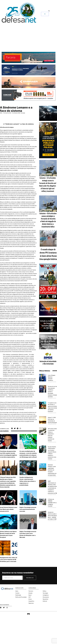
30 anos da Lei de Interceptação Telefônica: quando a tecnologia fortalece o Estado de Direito (52, 391)
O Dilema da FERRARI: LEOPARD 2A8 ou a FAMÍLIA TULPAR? (52, 503)
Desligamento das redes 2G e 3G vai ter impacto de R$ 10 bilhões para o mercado (8, 559)
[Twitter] (4, 607)
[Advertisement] (28, 34)
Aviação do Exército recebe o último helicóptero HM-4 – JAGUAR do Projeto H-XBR (52, 516)
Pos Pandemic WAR (16, 112)
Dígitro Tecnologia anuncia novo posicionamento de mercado (28, 509)
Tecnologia (23, 112)
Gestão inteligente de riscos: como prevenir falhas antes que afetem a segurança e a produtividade (28, 481)
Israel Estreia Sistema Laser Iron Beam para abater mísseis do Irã (8, 509)
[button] (49, 11)
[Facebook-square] (0, 607)
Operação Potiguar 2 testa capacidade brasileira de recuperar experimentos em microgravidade (52, 470)
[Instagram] (7, 607)
